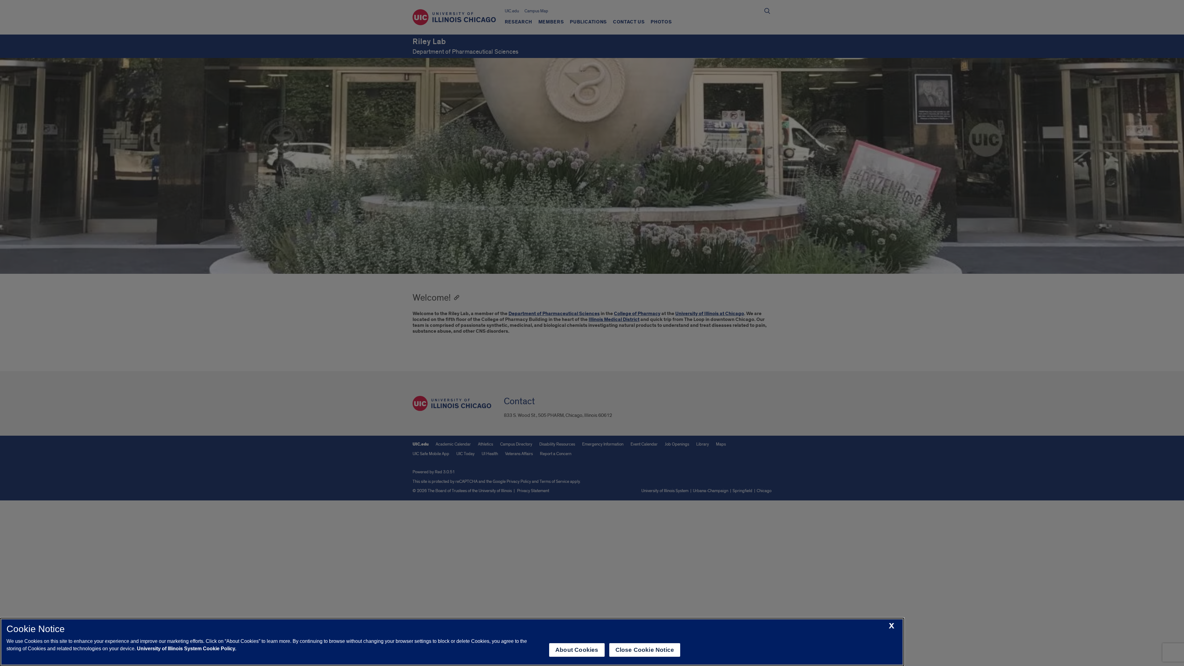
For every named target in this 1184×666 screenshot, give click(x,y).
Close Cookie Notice (644, 650)
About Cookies (576, 650)
